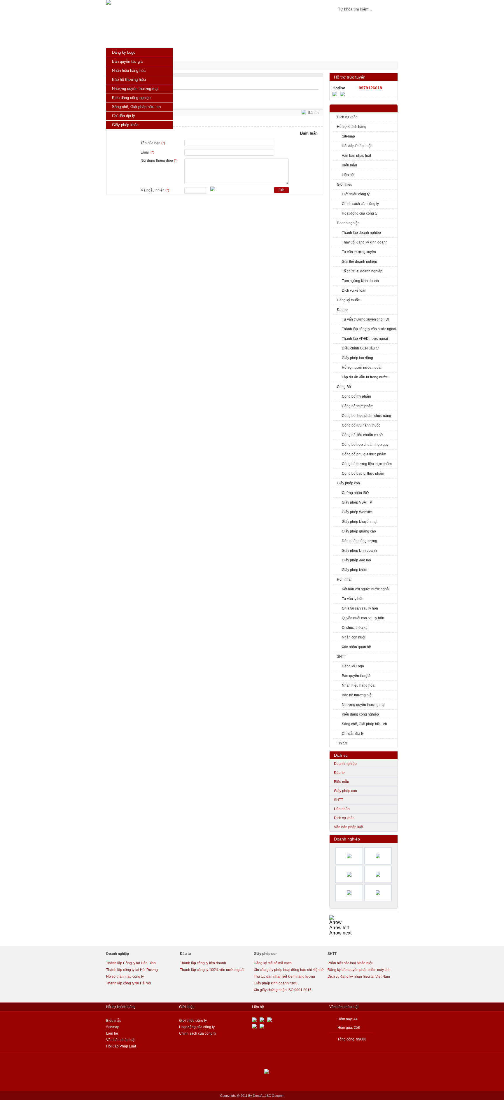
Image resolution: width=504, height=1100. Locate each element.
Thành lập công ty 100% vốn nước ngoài (212, 970)
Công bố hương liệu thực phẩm (367, 464)
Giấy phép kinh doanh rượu (276, 983)
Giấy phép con (348, 483)
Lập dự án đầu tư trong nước (365, 377)
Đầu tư (342, 310)
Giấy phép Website (357, 512)
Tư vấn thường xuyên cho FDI (365, 319)
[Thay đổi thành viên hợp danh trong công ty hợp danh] (349, 874)
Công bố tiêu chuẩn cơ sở (362, 435)
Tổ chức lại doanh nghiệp (362, 271)
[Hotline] (336, 93)
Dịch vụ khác (347, 117)
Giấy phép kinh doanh (359, 551)
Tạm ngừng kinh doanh (360, 281)
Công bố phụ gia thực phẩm (364, 454)
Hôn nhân (345, 579)
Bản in (313, 112)
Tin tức (342, 743)
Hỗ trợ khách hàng (351, 127)
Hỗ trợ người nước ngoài (362, 367)
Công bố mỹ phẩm (356, 396)
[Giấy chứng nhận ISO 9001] (331, 917)
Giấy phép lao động (357, 358)
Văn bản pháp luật (356, 156)
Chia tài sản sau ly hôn (360, 608)
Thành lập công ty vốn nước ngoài (369, 329)
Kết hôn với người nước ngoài (366, 589)
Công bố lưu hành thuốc (361, 425)
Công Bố (344, 387)
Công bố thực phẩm (357, 406)
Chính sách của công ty (360, 204)
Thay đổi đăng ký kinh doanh (365, 242)
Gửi (281, 190)
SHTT (341, 657)
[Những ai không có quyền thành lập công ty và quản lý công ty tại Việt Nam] (378, 893)
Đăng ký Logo (353, 666)
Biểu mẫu (349, 165)
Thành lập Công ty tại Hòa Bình (131, 963)
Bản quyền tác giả (356, 676)
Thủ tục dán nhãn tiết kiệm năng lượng (284, 976)
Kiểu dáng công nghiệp (360, 714)
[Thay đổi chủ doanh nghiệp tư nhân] (378, 856)
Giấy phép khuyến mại (359, 522)
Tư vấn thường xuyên (359, 252)
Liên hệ (348, 175)
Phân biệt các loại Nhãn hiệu (350, 963)
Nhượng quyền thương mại (363, 705)
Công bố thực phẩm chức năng (366, 416)
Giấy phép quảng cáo (359, 531)
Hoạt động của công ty (359, 213)
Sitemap (348, 136)
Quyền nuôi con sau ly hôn (363, 618)
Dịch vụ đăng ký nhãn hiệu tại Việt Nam (359, 976)
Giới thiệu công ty (356, 194)
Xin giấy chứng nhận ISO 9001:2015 (283, 990)
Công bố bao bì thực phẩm (363, 473)
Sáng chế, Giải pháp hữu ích (364, 724)
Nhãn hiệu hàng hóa (358, 685)
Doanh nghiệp (348, 223)
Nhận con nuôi (353, 637)
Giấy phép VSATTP (357, 502)
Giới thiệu (344, 184)
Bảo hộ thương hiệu (358, 695)
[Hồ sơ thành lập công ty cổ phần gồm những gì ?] (349, 893)
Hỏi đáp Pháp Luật (357, 146)
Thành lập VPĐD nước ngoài (365, 339)
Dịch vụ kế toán (354, 290)
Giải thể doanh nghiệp (359, 262)
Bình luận (309, 133)
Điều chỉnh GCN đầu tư (360, 348)
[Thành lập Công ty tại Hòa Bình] (349, 856)
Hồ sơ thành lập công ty (125, 976)
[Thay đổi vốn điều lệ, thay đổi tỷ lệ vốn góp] (378, 874)
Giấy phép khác (354, 570)
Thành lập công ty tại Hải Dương (132, 970)
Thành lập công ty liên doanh (203, 963)
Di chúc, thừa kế (355, 628)
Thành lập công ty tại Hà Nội (128, 983)
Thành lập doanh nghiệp (361, 233)
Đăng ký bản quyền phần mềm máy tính (359, 970)
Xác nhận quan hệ (356, 647)
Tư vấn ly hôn (352, 599)
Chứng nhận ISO (355, 493)
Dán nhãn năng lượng (359, 541)
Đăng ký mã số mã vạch (273, 963)
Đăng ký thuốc (348, 300)
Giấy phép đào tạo (356, 560)
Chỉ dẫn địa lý (353, 734)
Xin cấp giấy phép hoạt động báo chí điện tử (289, 970)
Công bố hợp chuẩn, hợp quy (365, 445)
